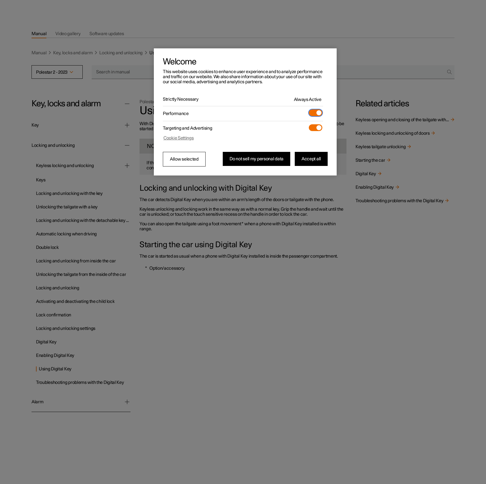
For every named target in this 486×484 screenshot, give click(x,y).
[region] (245, 111)
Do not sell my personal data (257, 159)
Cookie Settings (178, 138)
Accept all (311, 159)
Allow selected (184, 159)
